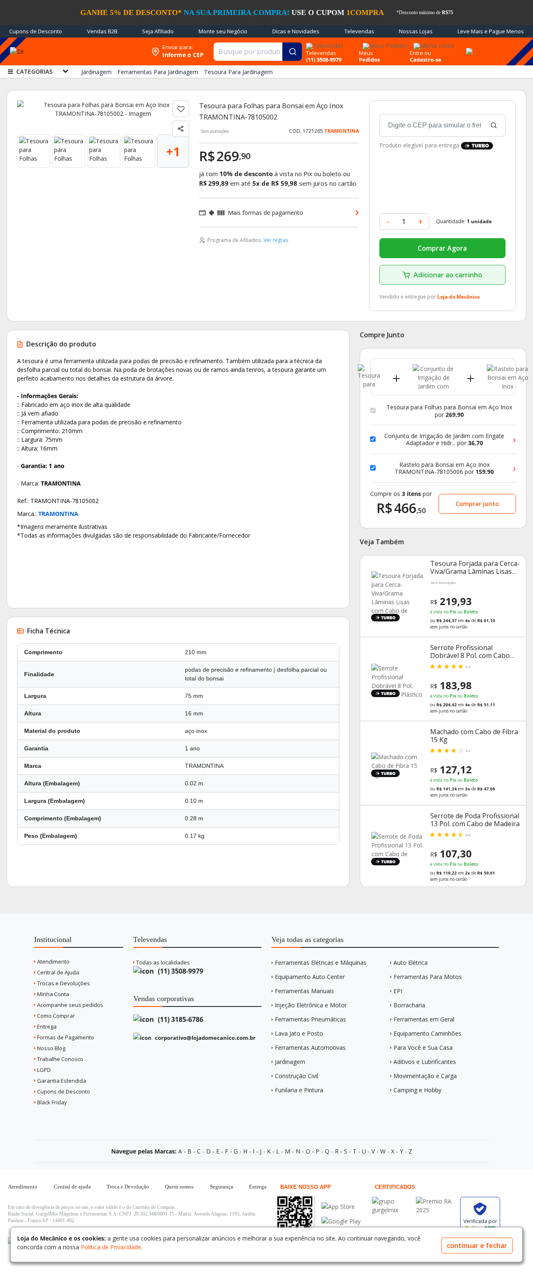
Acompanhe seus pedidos (69, 1005)
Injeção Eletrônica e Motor (311, 1005)
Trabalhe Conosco (59, 1059)
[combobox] (257, 51)
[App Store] (341, 1206)
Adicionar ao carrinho (447, 274)
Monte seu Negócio (223, 31)
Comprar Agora (442, 248)
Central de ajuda (72, 1186)
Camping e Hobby (417, 1090)
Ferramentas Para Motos (428, 977)
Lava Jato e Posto (299, 1033)
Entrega (46, 1026)
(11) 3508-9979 (179, 971)
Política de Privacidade (111, 1247)
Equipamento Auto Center (310, 977)
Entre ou (420, 53)
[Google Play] (341, 1221)
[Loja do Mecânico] (93, 51)
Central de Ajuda (57, 972)
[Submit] (292, 51)
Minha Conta (52, 994)
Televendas (359, 31)
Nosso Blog (50, 1048)
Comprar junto (477, 504)
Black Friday (51, 1102)
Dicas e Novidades (295, 31)
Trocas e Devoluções (63, 983)
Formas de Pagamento (65, 1037)
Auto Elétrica (411, 963)
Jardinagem (290, 1062)
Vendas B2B (102, 31)
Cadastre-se (425, 59)
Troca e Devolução (128, 1186)
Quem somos (179, 1186)
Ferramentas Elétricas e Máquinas (320, 963)
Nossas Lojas (416, 31)
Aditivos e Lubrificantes (425, 1062)
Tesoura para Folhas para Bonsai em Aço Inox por (449, 411)
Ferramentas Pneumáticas (310, 1019)
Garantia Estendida (61, 1080)
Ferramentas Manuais (304, 991)
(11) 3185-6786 (179, 1019)
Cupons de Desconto (35, 31)
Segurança (221, 1186)
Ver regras (276, 240)
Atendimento (53, 961)
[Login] (432, 43)
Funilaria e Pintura (299, 1090)
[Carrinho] (468, 46)
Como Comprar (55, 1015)
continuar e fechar (477, 1245)
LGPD (43, 1070)
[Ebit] (392, 1201)
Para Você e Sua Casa (423, 1047)
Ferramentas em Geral (424, 1019)
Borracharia (409, 1005)
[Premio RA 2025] (436, 1201)
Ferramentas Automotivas (310, 1047)
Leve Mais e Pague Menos (491, 31)
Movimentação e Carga (425, 1076)
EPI (398, 991)
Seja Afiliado (158, 31)
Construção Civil (296, 1076)
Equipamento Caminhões (427, 1033)
